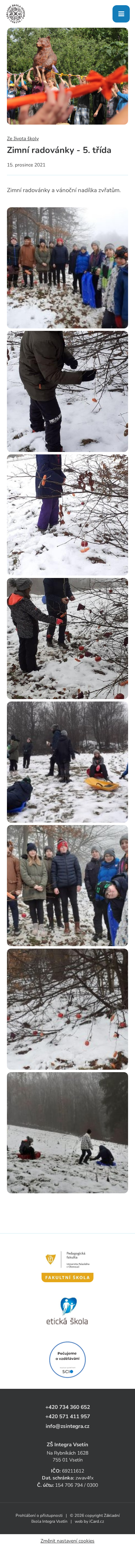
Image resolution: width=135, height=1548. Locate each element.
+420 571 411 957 (67, 1416)
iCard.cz (96, 1521)
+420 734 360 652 (67, 1407)
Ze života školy (23, 138)
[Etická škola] (67, 1311)
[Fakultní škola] (67, 1262)
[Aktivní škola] (67, 1359)
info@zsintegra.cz (67, 1426)
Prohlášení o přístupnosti (39, 1515)
